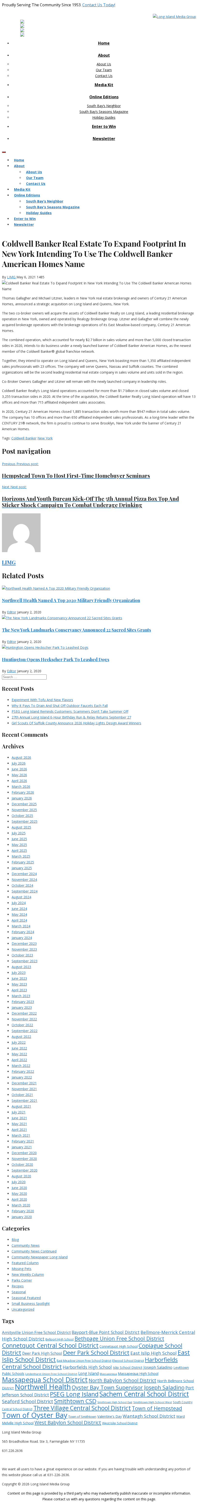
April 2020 (19, 1199)
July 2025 (19, 833)
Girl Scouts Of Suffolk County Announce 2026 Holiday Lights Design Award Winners (76, 723)
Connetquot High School (118, 1346)
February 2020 (23, 1211)
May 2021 (19, 1123)
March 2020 (21, 1205)
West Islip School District (119, 1423)
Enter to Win (104, 126)
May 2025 (19, 844)
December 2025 (24, 804)
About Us (104, 64)
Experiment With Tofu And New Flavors (42, 699)
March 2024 (21, 926)
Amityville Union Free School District (36, 1332)
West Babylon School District (68, 1422)
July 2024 (19, 903)
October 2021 (22, 1094)
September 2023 (24, 961)
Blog (15, 1239)
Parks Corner (22, 1280)
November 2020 (24, 1158)
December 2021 (24, 1083)
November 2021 (24, 1089)
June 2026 (19, 769)
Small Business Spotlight (31, 1303)
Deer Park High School (42, 1353)
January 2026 (22, 798)
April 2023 (19, 990)
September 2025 (24, 821)
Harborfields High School (87, 1367)
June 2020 (19, 1187)
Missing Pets (21, 1268)
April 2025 (19, 850)
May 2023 (19, 984)
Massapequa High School (138, 1373)
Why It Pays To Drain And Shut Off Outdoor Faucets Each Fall (60, 705)
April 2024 (19, 920)
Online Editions (104, 97)
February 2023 (23, 1001)
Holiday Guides (103, 117)
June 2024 (19, 908)
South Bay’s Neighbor (104, 105)
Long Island (88, 1373)
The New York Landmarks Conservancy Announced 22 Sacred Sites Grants (76, 630)
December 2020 (24, 1153)
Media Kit (104, 84)
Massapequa (108, 1374)
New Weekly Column (28, 1274)
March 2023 (21, 996)
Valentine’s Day (109, 1416)
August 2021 (21, 1106)
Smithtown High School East (114, 1402)
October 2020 (22, 1164)
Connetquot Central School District (50, 1345)
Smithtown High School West (152, 1402)
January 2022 (22, 1077)
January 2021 (22, 1147)
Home (104, 43)
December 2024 (24, 873)
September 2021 (24, 1100)
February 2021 (23, 1141)
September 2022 (24, 1030)
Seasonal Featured (26, 1297)
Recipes (18, 1286)
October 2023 (22, 955)
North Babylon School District (122, 1380)
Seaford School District (27, 1401)
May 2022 (19, 1054)
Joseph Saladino (157, 1367)
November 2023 (24, 949)
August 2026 (21, 757)
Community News (26, 1245)
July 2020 (19, 1182)
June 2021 (19, 1118)
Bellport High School (59, 1339)
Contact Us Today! (98, 5)
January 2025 (22, 868)
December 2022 (24, 1013)
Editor (11, 612)
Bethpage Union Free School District (119, 1338)
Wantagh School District (149, 1416)
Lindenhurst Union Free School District (51, 1374)
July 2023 (19, 972)
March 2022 (21, 1065)
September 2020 (24, 1170)
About (104, 55)
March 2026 (21, 786)
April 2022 (19, 1060)
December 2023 (24, 943)
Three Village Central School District (82, 1408)
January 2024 (22, 937)
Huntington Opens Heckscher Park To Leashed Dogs (55, 659)
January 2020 (22, 1216)
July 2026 (19, 763)
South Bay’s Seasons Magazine (103, 111)
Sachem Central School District (144, 1394)
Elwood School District (128, 1361)
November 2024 (24, 879)
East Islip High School (153, 1353)
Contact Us (104, 75)
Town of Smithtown (82, 1416)
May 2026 (19, 775)
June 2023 (19, 978)
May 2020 (19, 1193)
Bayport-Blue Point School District (106, 1332)
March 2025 (21, 856)
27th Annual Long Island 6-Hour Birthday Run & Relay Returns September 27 (71, 717)
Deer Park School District (96, 1352)
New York (45, 438)
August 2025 (21, 827)
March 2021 (21, 1135)
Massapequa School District (45, 1379)
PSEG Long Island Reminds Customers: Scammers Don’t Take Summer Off (70, 711)
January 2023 (22, 1007)
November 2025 (24, 809)
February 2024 (23, 932)
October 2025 (22, 815)
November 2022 (24, 1019)
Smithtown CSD (75, 1401)
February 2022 (23, 1071)
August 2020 (21, 1176)
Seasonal (19, 1292)
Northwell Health (43, 1387)
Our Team (104, 70)
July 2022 (19, 1042)
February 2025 (23, 862)
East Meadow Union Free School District (84, 1361)
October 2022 (22, 1025)
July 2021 (19, 1112)
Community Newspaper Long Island (40, 1257)
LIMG (11, 277)
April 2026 (19, 780)
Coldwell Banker (23, 438)
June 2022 (19, 1048)
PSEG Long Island (74, 1394)
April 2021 (19, 1129)
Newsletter (104, 138)
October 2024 (22, 885)
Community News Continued (34, 1251)
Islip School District (127, 1367)
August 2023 (21, 966)
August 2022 (21, 1036)
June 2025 (19, 839)
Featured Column (25, 1263)
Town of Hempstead (157, 1408)
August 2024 (21, 897)
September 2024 (24, 891)
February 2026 (23, 792)
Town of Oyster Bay (34, 1415)
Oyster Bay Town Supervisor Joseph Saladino (128, 1387)
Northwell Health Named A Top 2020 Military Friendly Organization (71, 600)
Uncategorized (23, 1309)
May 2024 (19, 914)
